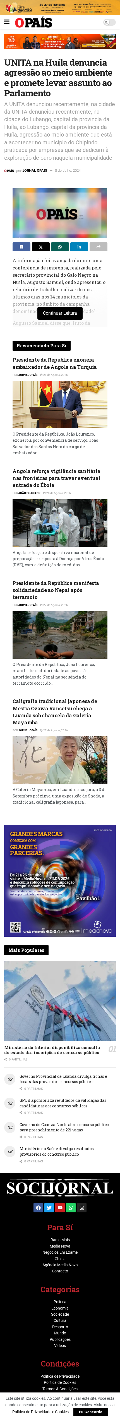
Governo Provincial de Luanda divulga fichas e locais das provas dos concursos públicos (63, 1079)
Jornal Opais (34, 170)
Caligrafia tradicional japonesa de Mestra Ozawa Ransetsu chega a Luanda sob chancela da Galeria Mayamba (55, 712)
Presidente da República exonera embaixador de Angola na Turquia (55, 363)
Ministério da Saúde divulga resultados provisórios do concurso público (56, 1151)
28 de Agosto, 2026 (55, 374)
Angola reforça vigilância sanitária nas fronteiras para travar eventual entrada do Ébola (56, 478)
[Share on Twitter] (41, 246)
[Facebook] (38, 1207)
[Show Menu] (6, 22)
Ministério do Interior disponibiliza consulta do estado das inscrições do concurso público (52, 1050)
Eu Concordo (90, 1412)
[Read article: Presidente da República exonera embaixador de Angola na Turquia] (60, 404)
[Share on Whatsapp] (60, 246)
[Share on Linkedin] (79, 246)
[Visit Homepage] (33, 22)
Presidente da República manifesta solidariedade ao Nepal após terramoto (56, 590)
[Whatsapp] (71, 1207)
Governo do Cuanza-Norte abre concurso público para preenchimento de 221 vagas (64, 1127)
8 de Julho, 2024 (68, 170)
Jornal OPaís (27, 374)
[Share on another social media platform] (98, 246)
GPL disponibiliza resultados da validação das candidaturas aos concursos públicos (63, 1103)
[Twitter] (49, 1207)
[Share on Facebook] (21, 246)
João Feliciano (29, 492)
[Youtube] (60, 1207)
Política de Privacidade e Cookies (40, 1412)
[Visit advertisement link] (60, 45)
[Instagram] (82, 1207)
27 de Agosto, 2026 (55, 604)
